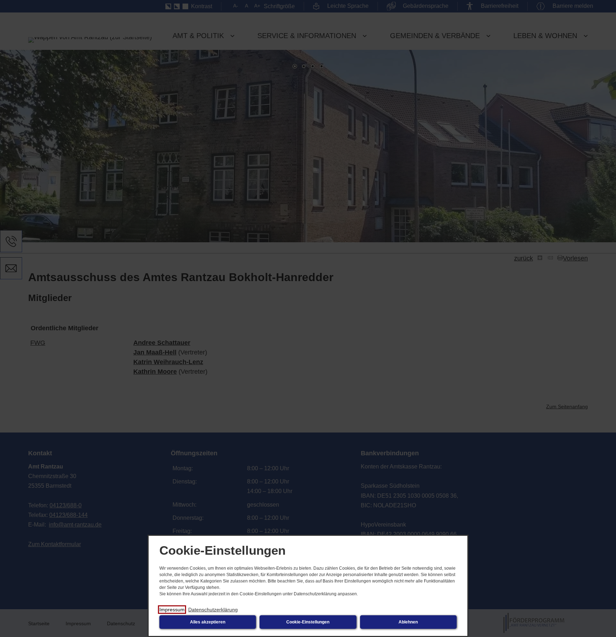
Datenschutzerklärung (213, 609)
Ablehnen (408, 622)
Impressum (172, 609)
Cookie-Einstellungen (307, 622)
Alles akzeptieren (207, 622)
